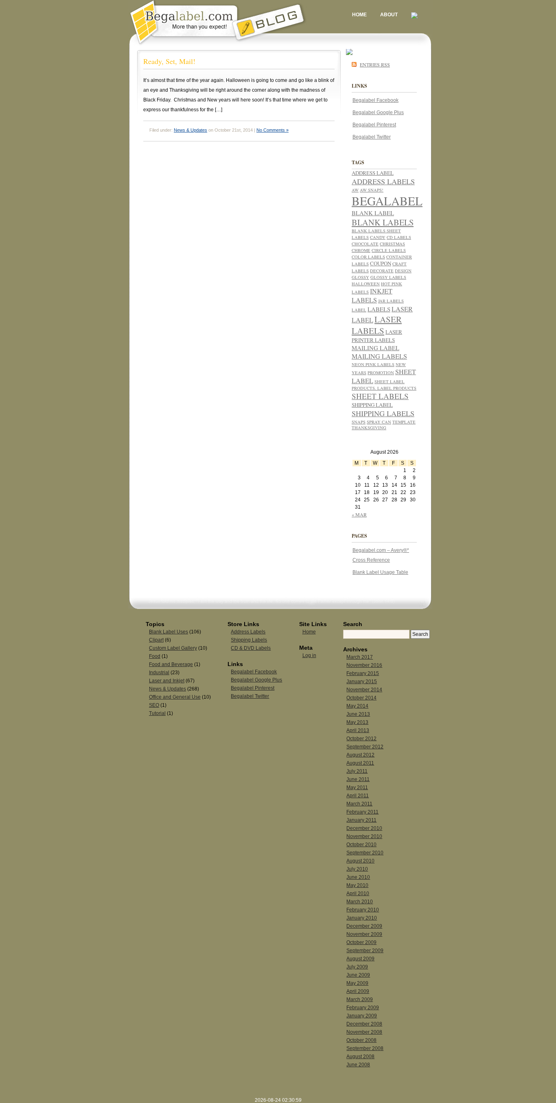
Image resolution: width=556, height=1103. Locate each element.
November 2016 (364, 665)
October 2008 (361, 1040)
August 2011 (360, 763)
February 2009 (362, 1007)
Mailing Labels (379, 356)
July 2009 (357, 967)
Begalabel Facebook (375, 100)
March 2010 (359, 901)
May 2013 (357, 722)
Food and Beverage (171, 664)
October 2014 (361, 698)
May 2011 (357, 787)
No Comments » (272, 130)
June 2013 (358, 714)
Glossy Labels (388, 277)
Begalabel (387, 201)
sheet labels (380, 396)
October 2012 (361, 738)
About (389, 15)
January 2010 (361, 918)
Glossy (360, 277)
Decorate (382, 271)
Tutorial (157, 713)
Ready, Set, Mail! (169, 61)
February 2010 (362, 910)
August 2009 (360, 959)
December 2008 (364, 1024)
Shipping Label (372, 404)
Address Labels (383, 181)
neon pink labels (373, 364)
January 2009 (361, 1016)
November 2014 (364, 690)
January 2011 (361, 820)
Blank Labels (383, 222)
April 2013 (357, 730)
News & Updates (190, 130)
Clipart (156, 640)
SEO (154, 705)
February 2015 (362, 673)
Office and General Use (175, 697)
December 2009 (364, 926)
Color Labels (368, 257)
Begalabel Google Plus (378, 112)
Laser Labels (377, 324)
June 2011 (358, 779)
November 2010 (364, 836)
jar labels (391, 301)
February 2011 (362, 812)
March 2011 (359, 804)
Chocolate (365, 244)
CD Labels (399, 237)
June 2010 (358, 877)
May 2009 (357, 983)
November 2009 (364, 934)
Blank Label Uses (168, 632)
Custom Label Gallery (173, 648)
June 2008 (358, 1065)
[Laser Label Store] (414, 15)
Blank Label (373, 213)
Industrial (159, 672)
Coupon (380, 263)
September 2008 (364, 1048)
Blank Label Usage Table (380, 572)
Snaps (359, 422)
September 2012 (364, 747)
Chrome (361, 250)
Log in (309, 655)
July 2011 (357, 771)
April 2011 (357, 796)
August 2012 (360, 755)
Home (359, 15)
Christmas (392, 244)
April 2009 (357, 991)
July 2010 (357, 869)
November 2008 (364, 1032)
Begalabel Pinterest (374, 125)
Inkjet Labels (372, 295)
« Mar (359, 514)
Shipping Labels (383, 413)
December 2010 (364, 828)
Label (359, 310)
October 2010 (361, 844)
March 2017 (359, 657)
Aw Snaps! (371, 190)
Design (403, 271)
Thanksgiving (369, 427)
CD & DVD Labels (251, 648)
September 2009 (364, 950)
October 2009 (361, 942)
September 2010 (364, 853)
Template (404, 422)
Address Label (373, 172)
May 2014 (357, 706)
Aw (355, 190)
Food (154, 656)
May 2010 (357, 885)
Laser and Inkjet (166, 681)
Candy (377, 237)
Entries (375, 64)
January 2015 (361, 681)
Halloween (366, 284)
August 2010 (360, 861)
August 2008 (360, 1056)
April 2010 (357, 893)
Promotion (381, 372)
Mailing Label (375, 348)
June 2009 (358, 975)
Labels (379, 309)
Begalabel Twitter (371, 137)
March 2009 (359, 999)
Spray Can (379, 422)
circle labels (389, 250)
